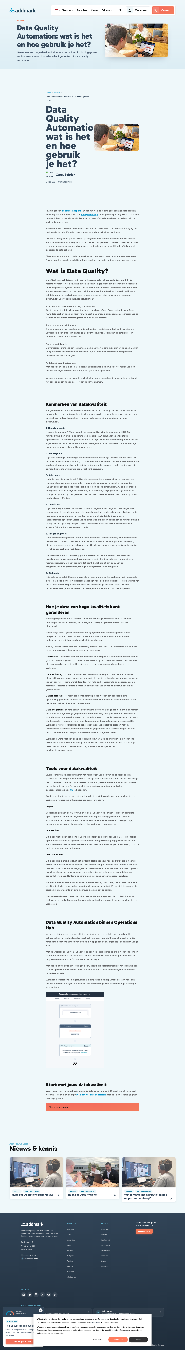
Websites (70, 1272)
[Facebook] (29, 1294)
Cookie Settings (158, 1345)
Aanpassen (97, 1339)
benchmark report (71, 210)
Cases (94, 10)
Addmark (107, 10)
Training (70, 1261)
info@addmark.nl (30, 1259)
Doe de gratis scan (24, 1342)
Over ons (104, 1229)
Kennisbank (105, 1245)
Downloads (105, 1250)
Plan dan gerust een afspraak (91, 1094)
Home (48, 93)
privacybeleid (95, 1322)
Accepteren (118, 1339)
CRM (69, 1235)
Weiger (138, 1339)
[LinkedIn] (23, 1294)
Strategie (70, 1229)
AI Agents (70, 1256)
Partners (104, 1256)
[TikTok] (55, 1294)
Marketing (71, 1240)
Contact (104, 1266)
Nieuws (57, 93)
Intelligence (71, 1277)
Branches (82, 10)
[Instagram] (36, 1294)
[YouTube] (48, 1294)
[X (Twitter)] (42, 1294)
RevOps (70, 1266)
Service (70, 1250)
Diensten (66, 10)
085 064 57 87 (29, 1255)
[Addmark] (22, 10)
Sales (69, 1245)
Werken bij (105, 1240)
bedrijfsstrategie (89, 214)
